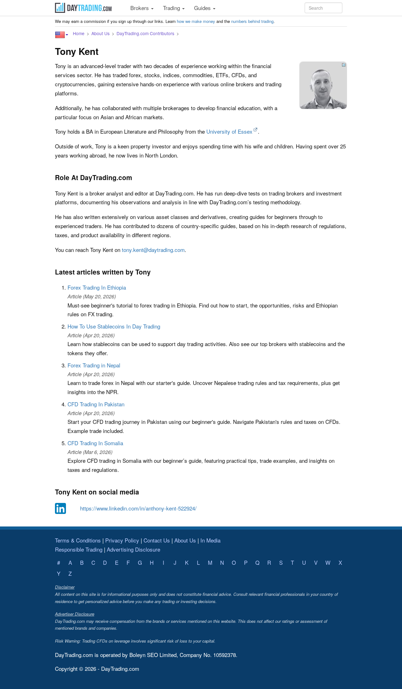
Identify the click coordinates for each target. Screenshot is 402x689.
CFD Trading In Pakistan (96, 404)
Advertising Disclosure (133, 549)
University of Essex (229, 131)
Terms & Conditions (78, 540)
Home (78, 33)
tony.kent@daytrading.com (153, 250)
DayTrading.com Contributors (145, 33)
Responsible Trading (78, 549)
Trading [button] (172, 8)
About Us (100, 33)
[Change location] (61, 35)
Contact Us (157, 540)
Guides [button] (203, 8)
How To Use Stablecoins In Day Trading (114, 326)
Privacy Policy (122, 540)
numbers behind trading (252, 21)
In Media (210, 540)
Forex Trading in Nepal (94, 365)
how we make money (196, 21)
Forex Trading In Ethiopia (97, 287)
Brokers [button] (140, 8)
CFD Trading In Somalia (95, 443)
